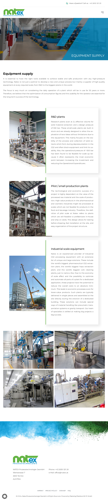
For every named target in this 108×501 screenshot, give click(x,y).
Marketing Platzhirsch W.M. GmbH (81, 496)
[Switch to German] (103, 3)
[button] (4, 496)
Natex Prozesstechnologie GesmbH (34, 496)
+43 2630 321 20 (95, 3)
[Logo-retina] (25, 456)
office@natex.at (61, 473)
